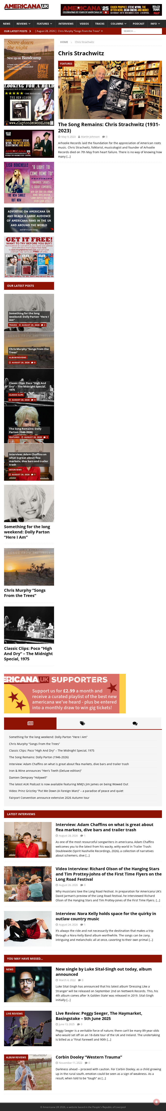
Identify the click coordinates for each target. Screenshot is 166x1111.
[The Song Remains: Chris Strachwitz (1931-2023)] (110, 90)
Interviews (66, 23)
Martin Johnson (90, 136)
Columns (117, 23)
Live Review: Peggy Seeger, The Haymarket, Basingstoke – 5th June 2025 (99, 1015)
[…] (68, 156)
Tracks (99, 23)
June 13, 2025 (66, 1024)
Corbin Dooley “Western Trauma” (89, 1057)
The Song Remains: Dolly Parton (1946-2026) (25, 430)
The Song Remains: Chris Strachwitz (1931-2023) (109, 127)
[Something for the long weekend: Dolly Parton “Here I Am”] (29, 503)
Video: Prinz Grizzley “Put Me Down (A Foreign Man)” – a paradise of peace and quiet (66, 791)
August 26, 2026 (68, 885)
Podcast (138, 23)
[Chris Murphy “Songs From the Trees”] (29, 567)
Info (154, 23)
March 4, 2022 (67, 980)
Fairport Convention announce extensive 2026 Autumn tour (49, 798)
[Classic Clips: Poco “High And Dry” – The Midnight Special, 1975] (29, 625)
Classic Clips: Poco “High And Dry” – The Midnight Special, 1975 (27, 386)
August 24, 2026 (68, 924)
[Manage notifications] (156, 1102)
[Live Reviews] (28, 1028)
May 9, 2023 (68, 136)
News (6, 23)
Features (43, 23)
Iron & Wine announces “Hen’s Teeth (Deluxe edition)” (45, 771)
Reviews (22, 23)
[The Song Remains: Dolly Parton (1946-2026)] (29, 424)
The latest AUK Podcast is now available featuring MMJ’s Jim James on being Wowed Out (68, 784)
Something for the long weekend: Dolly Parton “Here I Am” (29, 316)
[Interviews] (28, 840)
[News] (28, 984)
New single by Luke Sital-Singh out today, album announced (104, 971)
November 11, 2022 (70, 1063)
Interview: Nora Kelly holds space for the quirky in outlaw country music (106, 916)
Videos (84, 23)
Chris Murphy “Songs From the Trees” (29, 350)
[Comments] (135, 723)
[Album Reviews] (28, 1072)
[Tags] (82, 723)
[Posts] (30, 723)
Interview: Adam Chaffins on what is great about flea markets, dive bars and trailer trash (28, 459)
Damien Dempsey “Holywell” (28, 777)
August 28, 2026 (30, 325)
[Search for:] (141, 31)
